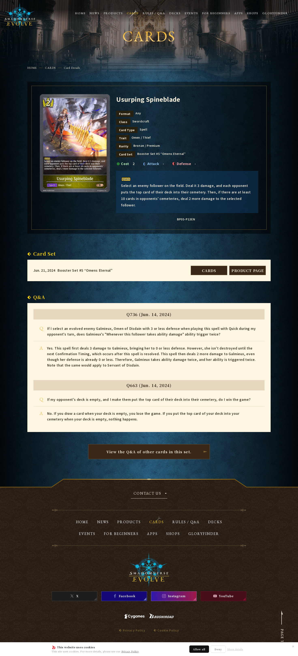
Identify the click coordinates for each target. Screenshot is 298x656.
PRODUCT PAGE (247, 270)
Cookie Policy (168, 630)
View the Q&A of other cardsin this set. (149, 451)
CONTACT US (147, 494)
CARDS (50, 68)
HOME (32, 68)
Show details (235, 649)
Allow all (199, 649)
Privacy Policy (130, 651)
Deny (218, 649)
